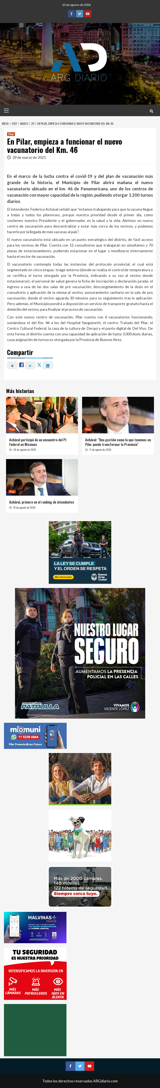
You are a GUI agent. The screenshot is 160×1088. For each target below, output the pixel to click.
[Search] (151, 111)
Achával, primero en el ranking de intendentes (41, 502)
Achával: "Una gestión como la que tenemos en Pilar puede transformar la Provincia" (118, 442)
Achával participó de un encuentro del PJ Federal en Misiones (37, 442)
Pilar (11, 134)
